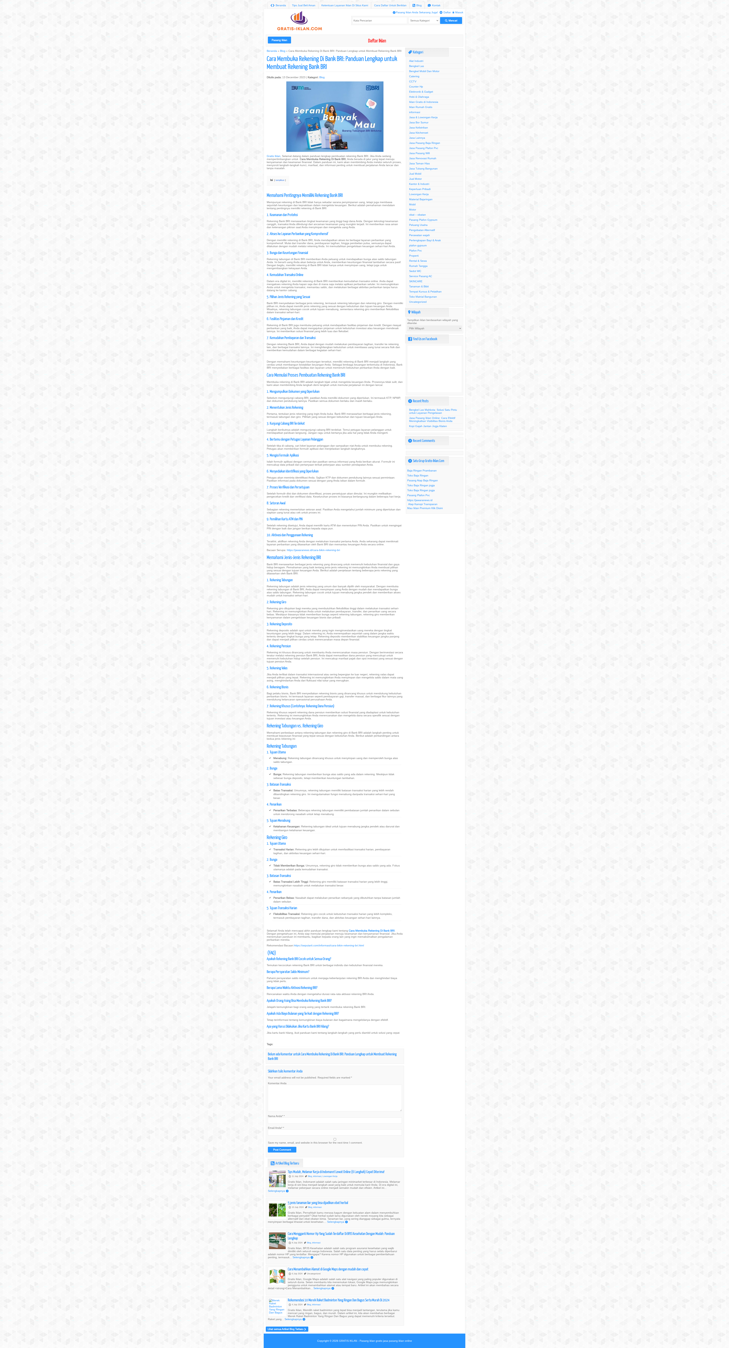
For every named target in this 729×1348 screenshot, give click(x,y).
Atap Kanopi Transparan (422, 504)
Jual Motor (415, 178)
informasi (317, 1176)
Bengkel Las (416, 66)
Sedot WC (415, 271)
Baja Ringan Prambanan (422, 470)
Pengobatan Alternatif (422, 230)
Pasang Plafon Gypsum (423, 219)
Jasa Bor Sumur (418, 122)
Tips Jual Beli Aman (303, 5)
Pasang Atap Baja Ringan (422, 480)
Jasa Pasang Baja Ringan (424, 142)
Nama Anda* (275, 1116)
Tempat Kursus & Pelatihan (425, 291)
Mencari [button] (451, 20)
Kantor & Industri (419, 183)
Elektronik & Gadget (421, 91)
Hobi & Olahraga (419, 96)
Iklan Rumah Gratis (420, 107)
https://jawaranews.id (419, 500)
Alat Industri (416, 60)
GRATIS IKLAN (348, 1340)
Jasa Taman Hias (419, 163)
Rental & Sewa (418, 260)
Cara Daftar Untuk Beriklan (390, 5)
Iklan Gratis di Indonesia (423, 101)
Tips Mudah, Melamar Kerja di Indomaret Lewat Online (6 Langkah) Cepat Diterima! (336, 1171)
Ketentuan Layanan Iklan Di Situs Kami (344, 5)
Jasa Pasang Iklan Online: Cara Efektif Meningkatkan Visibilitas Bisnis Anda (432, 419)
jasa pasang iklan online (397, 1340)
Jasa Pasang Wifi (419, 153)
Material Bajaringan (420, 199)
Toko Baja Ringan (417, 475)
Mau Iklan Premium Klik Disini (425, 508)
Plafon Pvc (415, 250)
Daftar (445, 12)
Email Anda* (275, 1127)
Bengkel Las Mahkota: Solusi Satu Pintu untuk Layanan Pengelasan (433, 411)
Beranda (278, 5)
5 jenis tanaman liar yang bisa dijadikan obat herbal (318, 1202)
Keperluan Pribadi (420, 189)
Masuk (458, 12)
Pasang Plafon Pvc (418, 495)
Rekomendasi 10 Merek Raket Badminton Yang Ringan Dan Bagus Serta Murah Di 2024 (339, 1300)
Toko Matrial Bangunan (423, 296)
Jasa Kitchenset (418, 132)
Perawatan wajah (419, 235)
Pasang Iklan (279, 40)
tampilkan (280, 180)
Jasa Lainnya (417, 137)
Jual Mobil (415, 173)
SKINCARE (415, 281)
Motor (412, 209)
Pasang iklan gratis (371, 1340)
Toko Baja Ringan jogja (421, 485)
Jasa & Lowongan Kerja (423, 117)
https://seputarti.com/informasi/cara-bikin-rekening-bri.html (329, 945)
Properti (414, 255)
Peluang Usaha (418, 224)
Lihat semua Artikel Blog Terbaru (287, 1329)
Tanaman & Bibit (419, 286)
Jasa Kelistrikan (418, 127)
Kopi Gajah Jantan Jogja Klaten (428, 426)
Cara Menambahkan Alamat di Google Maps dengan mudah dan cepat (328, 1269)
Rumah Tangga (418, 265)
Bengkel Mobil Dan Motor (424, 71)
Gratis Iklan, (274, 156)
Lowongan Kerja (330, 1176)
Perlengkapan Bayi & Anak (425, 240)
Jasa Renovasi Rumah (422, 158)
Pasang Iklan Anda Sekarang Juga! (415, 12)
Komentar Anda (277, 1083)
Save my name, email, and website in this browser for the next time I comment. (315, 1142)
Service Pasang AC (420, 276)
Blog (417, 5)
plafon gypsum (418, 245)
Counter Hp (416, 86)
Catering (414, 76)
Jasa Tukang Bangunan (423, 168)
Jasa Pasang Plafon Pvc (423, 148)
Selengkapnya (278, 1190)
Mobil (412, 204)
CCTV (412, 81)
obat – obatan (417, 214)
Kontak (434, 5)
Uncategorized (418, 301)
